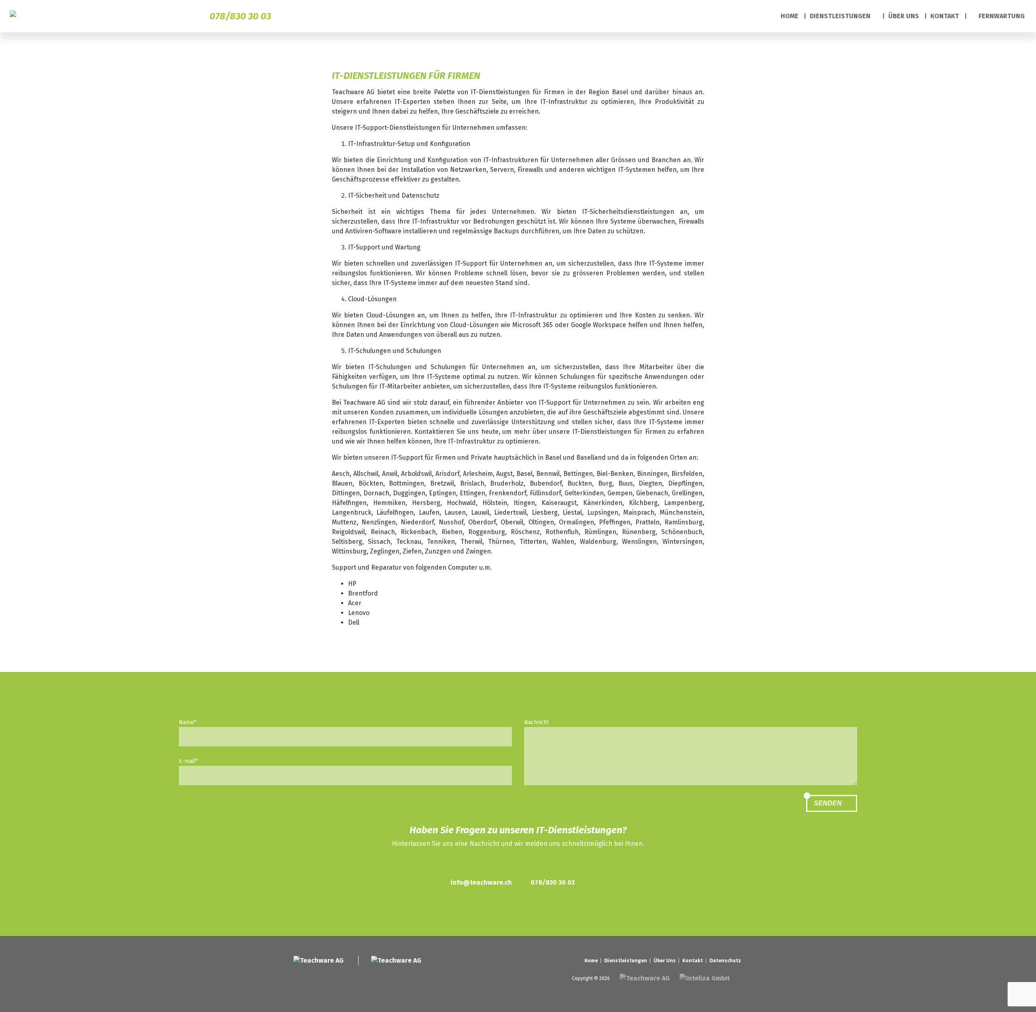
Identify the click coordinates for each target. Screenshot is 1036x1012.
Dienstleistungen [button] (841, 16)
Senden (828, 803)
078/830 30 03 (240, 16)
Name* (187, 722)
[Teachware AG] (18, 16)
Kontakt (944, 16)
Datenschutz (725, 960)
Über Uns (903, 16)
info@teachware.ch (481, 882)
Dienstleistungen (625, 960)
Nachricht (536, 722)
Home (789, 16)
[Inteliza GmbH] (705, 978)
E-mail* (188, 761)
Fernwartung (1001, 16)
